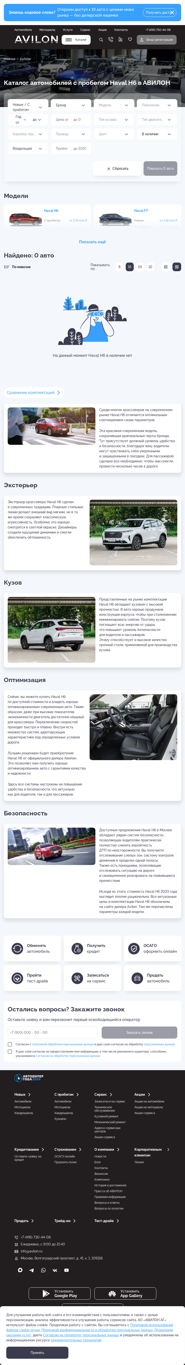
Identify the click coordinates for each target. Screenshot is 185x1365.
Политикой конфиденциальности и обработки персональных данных (97, 1330)
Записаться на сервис (109, 1101)
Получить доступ (159, 12)
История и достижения (110, 1185)
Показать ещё (92, 242)
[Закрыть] (172, 12)
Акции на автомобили (149, 1101)
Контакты (121, 30)
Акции (102, 30)
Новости (100, 1156)
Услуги (68, 30)
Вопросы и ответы (106, 1202)
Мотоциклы (47, 30)
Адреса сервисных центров (107, 1129)
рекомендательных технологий (76, 1340)
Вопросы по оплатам (108, 1208)
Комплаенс (102, 1179)
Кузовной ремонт (106, 1116)
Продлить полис (65, 1162)
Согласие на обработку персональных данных (81, 1335)
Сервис (85, 30)
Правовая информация (110, 1197)
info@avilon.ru (31, 1251)
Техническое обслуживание (104, 1109)
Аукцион (60, 1119)
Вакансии (101, 1174)
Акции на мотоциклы (148, 1107)
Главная (9, 59)
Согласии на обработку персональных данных (68, 1056)
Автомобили (23, 30)
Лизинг (139, 1162)
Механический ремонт (110, 1122)
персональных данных (159, 1044)
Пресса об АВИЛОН (108, 1191)
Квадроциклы (23, 1113)
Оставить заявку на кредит (27, 1158)
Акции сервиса (104, 1137)
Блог (97, 1162)
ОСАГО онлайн (64, 1156)
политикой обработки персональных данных (63, 1044)
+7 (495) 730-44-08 (36, 1237)
